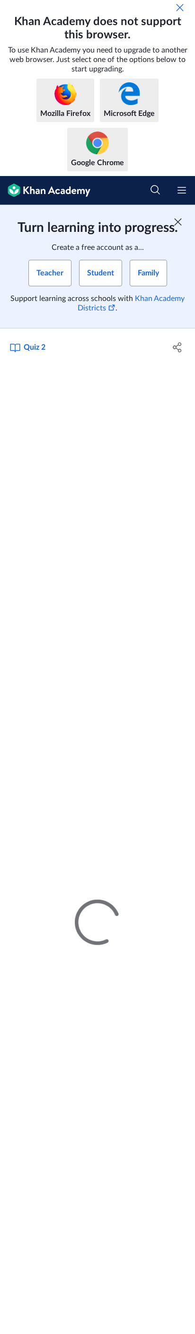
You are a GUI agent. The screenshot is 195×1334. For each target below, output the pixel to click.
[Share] (177, 347)
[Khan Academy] (45, 190)
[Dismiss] (179, 7)
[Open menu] (181, 190)
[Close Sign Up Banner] (177, 221)
